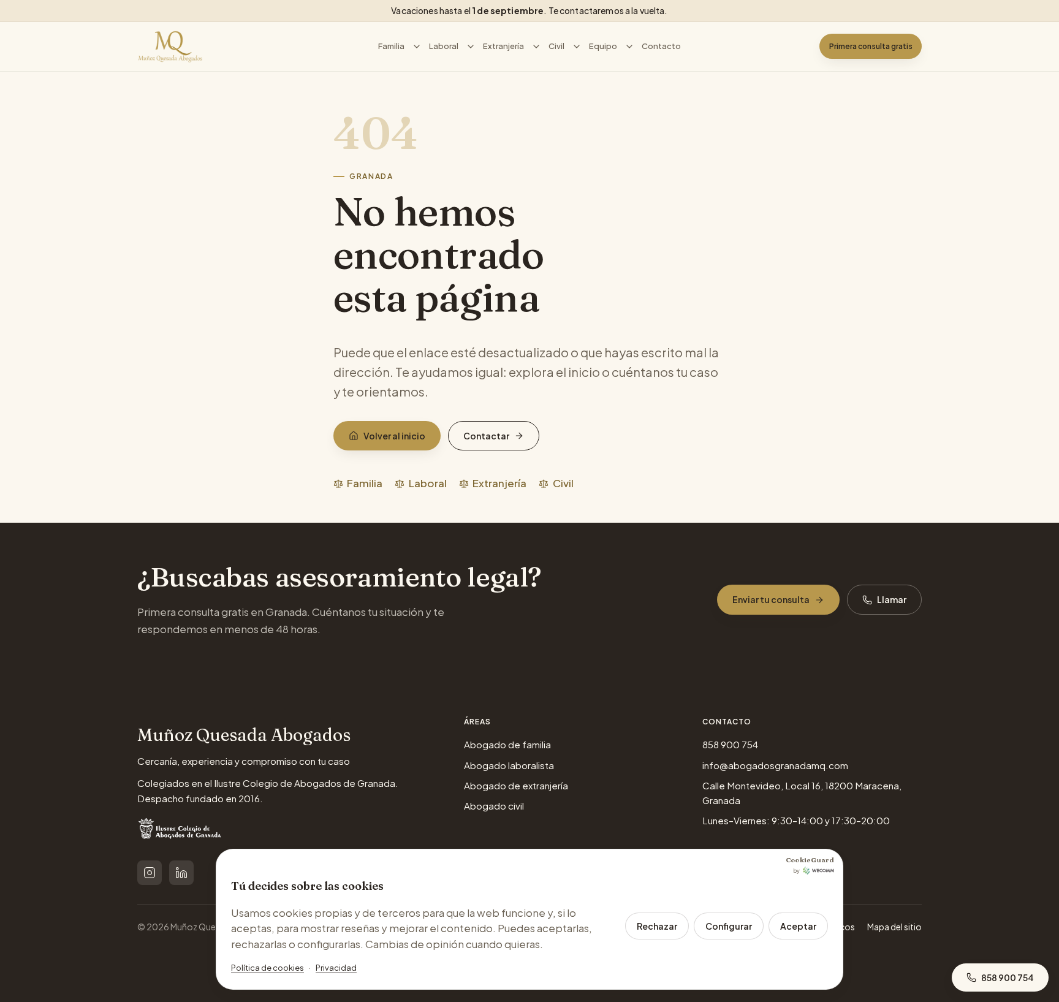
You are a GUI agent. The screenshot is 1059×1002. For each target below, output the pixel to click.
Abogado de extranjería (516, 785)
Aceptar (798, 926)
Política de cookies (267, 968)
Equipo (603, 46)
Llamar (891, 599)
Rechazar (657, 926)
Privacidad (336, 968)
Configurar (728, 926)
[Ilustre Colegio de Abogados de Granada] (180, 831)
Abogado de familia (507, 744)
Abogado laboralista (509, 765)
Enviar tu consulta (771, 599)
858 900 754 (730, 744)
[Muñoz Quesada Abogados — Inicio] (170, 47)
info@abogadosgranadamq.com (775, 765)
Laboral (443, 46)
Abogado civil (494, 805)
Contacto (661, 46)
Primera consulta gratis (871, 46)
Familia (391, 46)
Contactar (486, 435)
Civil (556, 46)
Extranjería (503, 46)
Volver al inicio (394, 435)
